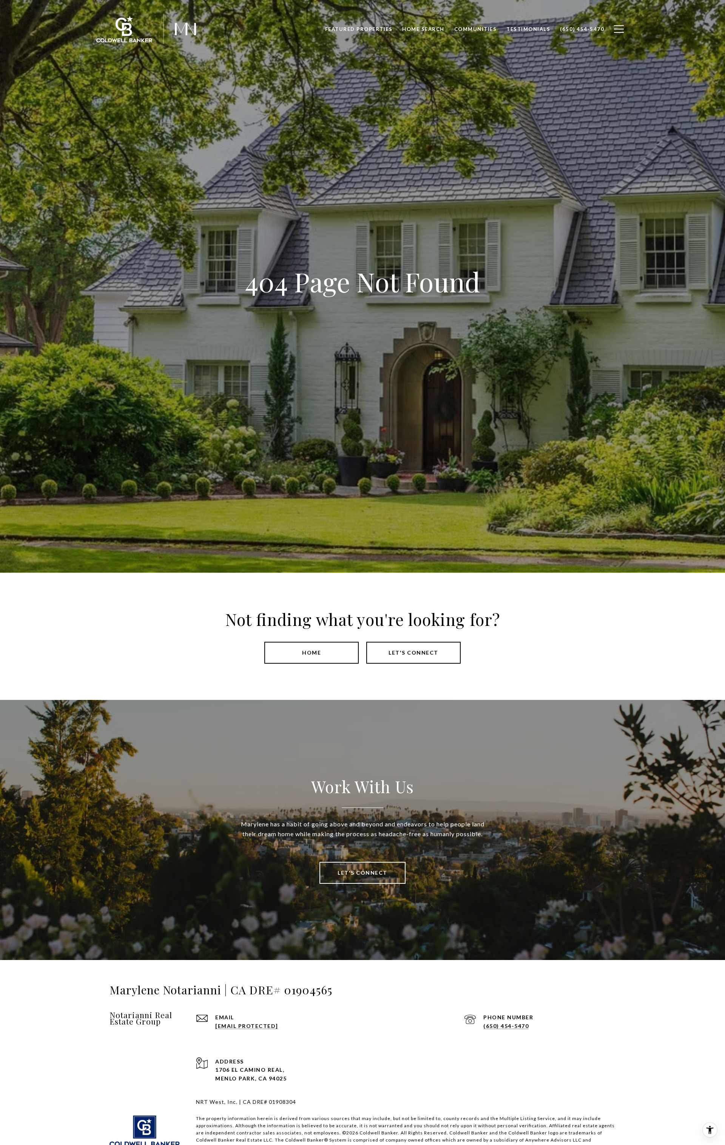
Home (311, 652)
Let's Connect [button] (413, 652)
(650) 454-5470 (506, 1026)
